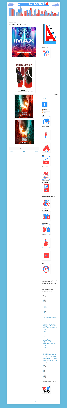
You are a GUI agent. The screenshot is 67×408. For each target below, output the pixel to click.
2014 (43, 372)
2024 (43, 299)
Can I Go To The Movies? (47, 340)
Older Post (36, 151)
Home (24, 151)
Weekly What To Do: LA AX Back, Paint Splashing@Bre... (48, 350)
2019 (43, 366)
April (44, 313)
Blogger (35, 401)
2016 (43, 370)
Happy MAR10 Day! (46, 348)
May (44, 312)
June (44, 311)
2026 (43, 296)
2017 (43, 369)
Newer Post (11, 151)
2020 (43, 365)
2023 (43, 300)
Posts (44, 110)
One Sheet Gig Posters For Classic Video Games (50, 339)
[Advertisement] (28, 18)
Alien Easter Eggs (46, 353)
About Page (44, 98)
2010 (43, 377)
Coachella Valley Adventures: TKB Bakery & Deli (50, 343)
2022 (43, 301)
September (45, 307)
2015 (43, 371)
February (45, 362)
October (45, 306)
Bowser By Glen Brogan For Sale (48, 323)
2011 (43, 376)
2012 (43, 375)
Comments (44, 112)
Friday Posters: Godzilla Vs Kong (48, 332)
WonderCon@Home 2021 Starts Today (49, 324)
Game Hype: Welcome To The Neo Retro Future (50, 327)
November (45, 305)
